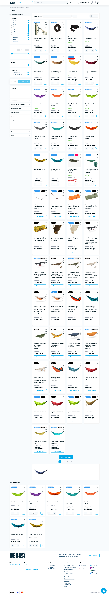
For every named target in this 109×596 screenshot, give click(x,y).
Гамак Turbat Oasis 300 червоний (91, 378)
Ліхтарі (12, 116)
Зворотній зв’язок (69, 576)
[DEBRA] (32, 555)
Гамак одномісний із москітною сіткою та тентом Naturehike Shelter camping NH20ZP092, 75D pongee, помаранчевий (40, 310)
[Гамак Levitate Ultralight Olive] (40, 432)
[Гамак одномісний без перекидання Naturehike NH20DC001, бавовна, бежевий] (91, 263)
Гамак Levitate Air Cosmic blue (55, 169)
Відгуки (66, 571)
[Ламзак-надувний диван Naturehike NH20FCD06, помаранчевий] (74, 196)
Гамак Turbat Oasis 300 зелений (40, 411)
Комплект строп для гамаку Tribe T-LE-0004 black (57, 38)
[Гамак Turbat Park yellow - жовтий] (74, 62)
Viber (93, 567)
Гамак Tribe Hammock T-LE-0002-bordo (91, 71)
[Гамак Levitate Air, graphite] (74, 127)
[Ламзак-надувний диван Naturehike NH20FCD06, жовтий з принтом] (40, 228)
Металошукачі (14, 100)
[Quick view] (46, 22)
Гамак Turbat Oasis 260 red (57, 411)
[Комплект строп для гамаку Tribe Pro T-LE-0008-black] (74, 28)
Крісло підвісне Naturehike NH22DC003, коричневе (57, 238)
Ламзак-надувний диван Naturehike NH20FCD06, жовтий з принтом (40, 238)
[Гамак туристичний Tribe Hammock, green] (40, 62)
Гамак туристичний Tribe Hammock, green (39, 71)
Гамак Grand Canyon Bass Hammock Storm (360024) (91, 170)
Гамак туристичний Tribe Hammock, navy (90, 37)
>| (71, 461)
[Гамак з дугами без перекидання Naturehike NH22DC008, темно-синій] (74, 334)
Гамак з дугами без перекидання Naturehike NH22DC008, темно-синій (74, 346)
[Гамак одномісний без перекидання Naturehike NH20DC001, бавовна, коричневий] (57, 263)
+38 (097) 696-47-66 (15, 564)
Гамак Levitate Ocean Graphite (39, 137)
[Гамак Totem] (91, 402)
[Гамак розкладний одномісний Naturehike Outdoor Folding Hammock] (40, 263)
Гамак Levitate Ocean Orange (56, 104)
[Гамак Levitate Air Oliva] (40, 160)
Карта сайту (67, 581)
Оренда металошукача (70, 567)
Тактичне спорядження (16, 127)
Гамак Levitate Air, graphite (73, 137)
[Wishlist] (46, 24)
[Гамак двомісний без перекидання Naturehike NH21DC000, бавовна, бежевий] (40, 368)
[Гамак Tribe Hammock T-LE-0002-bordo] (91, 62)
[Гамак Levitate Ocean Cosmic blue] (57, 127)
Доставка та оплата (69, 565)
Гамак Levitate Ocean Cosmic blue (56, 137)
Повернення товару (69, 579)
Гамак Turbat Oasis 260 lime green (74, 411)
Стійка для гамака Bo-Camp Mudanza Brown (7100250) (57, 206)
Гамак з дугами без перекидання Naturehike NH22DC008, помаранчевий (91, 346)
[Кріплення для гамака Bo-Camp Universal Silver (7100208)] (40, 28)
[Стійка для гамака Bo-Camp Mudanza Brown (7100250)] (57, 196)
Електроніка (13, 120)
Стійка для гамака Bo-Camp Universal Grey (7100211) (39, 206)
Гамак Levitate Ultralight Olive (40, 442)
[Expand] (29, 93)
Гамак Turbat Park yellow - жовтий (72, 71)
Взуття (12, 135)
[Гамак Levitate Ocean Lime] (91, 95)
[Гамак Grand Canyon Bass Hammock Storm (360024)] (91, 160)
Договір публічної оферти (69, 574)
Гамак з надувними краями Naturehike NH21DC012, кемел (57, 345)
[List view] (94, 16)
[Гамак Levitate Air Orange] (91, 127)
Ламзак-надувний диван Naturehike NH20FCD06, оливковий (91, 206)
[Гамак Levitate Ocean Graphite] (40, 127)
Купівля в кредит (68, 569)
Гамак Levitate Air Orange (90, 137)
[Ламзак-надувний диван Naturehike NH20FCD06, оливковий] (91, 196)
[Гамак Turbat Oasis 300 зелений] (40, 402)
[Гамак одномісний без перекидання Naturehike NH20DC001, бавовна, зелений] (74, 263)
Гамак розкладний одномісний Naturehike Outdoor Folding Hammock (40, 275)
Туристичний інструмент (16, 108)
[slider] (12, 54)
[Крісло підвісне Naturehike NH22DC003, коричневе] (57, 228)
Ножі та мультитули (15, 112)
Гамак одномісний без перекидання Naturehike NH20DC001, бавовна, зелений (74, 275)
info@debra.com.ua (29, 564)
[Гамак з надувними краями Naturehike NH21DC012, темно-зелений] (40, 334)
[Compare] (46, 27)
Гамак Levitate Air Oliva (40, 169)
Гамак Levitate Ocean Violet (39, 104)
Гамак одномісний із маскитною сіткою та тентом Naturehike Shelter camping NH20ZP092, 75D (57, 310)
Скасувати (14, 81)
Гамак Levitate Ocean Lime (90, 104)
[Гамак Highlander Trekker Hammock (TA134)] (74, 160)
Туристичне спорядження (18, 7)
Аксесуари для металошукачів (18, 104)
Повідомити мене (40, 216)
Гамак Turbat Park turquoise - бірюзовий (74, 378)
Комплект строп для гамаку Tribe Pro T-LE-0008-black (74, 38)
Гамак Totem (88, 411)
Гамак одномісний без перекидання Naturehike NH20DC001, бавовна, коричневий (57, 275)
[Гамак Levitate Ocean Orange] (57, 95)
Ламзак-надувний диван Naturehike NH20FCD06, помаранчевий (74, 206)
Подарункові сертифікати (67, 583)
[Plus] (41, 50)
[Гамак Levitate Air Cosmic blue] (57, 160)
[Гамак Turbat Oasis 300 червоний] (91, 368)
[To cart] (45, 50)
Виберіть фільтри (23, 81)
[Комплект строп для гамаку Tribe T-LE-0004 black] (57, 28)
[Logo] (12, 3)
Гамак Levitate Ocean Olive (73, 104)
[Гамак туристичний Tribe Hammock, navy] (91, 28)
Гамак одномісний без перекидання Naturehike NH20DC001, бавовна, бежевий (91, 275)
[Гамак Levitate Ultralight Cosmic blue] (57, 432)
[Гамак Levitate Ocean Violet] (40, 95)
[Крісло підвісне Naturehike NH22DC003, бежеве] (74, 228)
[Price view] (96, 16)
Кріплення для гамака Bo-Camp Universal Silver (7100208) (40, 38)
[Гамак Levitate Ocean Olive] (74, 95)
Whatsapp (94, 570)
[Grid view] (91, 16)
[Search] (67, 3)
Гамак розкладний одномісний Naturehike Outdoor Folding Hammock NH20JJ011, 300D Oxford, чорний (91, 240)
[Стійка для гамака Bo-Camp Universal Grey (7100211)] (40, 196)
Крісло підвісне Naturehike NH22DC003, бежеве (74, 238)
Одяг (12, 131)
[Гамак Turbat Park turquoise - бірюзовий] (74, 368)
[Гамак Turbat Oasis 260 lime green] (74, 402)
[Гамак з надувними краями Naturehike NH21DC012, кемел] (57, 334)
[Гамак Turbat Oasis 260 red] (57, 402)
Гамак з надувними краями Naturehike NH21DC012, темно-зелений (40, 346)
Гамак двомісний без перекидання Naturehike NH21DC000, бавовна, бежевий (40, 380)
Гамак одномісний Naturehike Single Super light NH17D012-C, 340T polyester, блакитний (91, 309)
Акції (65, 586)
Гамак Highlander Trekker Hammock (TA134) (72, 170)
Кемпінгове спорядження (17, 96)
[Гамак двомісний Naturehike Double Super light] (57, 368)
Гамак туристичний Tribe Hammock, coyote (57, 71)
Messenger (95, 573)
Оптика (12, 123)
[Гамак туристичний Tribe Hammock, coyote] (57, 62)
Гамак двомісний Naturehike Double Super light (56, 379)
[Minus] (35, 50)
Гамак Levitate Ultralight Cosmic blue (57, 442)
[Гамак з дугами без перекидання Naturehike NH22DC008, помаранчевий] (91, 334)
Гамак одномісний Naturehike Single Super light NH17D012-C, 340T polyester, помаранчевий (74, 310)
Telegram (94, 565)
